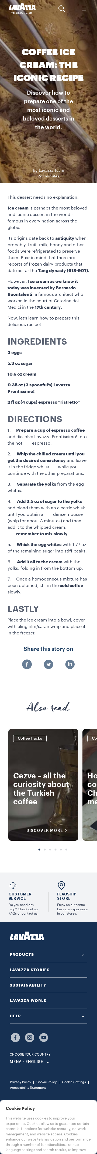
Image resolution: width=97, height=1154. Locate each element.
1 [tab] (39, 850)
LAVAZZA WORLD (28, 1000)
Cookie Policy (46, 1082)
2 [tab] (44, 850)
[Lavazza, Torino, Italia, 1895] (22, 8)
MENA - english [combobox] (27, 1062)
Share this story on (48, 649)
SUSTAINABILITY (28, 985)
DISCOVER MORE (44, 830)
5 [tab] (61, 850)
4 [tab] (55, 850)
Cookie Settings (74, 1082)
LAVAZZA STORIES (30, 970)
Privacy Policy (20, 1082)
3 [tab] (50, 850)
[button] (61, 8)
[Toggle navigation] (83, 8)
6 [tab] (66, 850)
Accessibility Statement (28, 1087)
